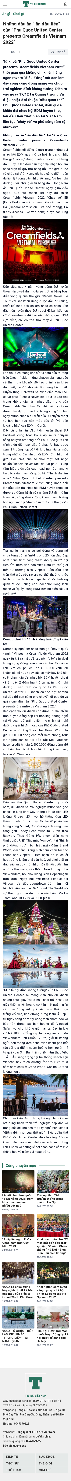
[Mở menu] (5, 4)
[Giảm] (6, 52)
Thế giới (45, 1463)
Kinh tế (12, 1456)
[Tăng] (20, 52)
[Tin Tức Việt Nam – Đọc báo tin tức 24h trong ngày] (34, 4)
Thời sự (12, 1463)
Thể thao (13, 1470)
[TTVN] (35, 1385)
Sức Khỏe (47, 1456)
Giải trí (45, 1470)
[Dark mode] (66, 4)
